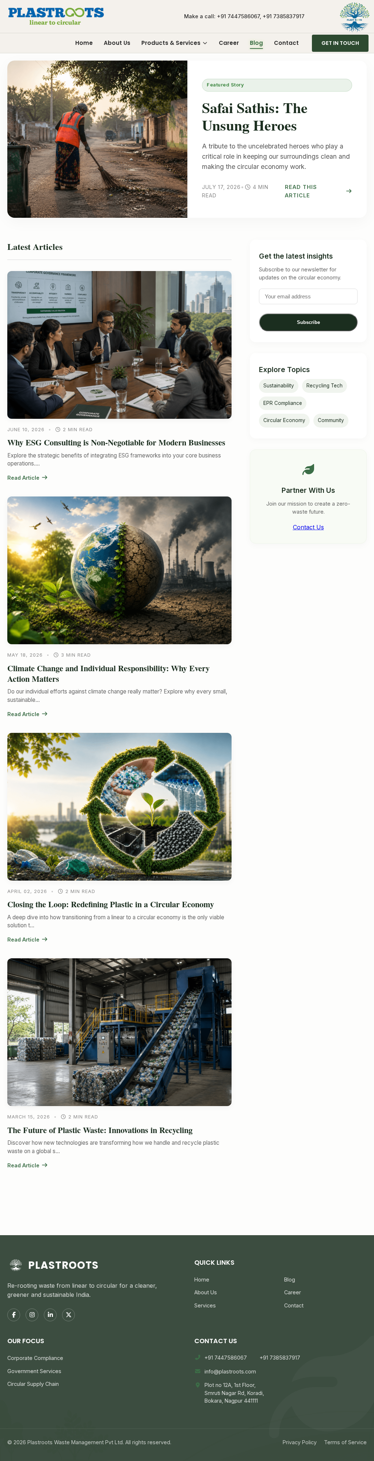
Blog (256, 43)
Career (229, 43)
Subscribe (308, 322)
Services (205, 1305)
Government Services (34, 1371)
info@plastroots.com (230, 1371)
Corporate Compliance (35, 1358)
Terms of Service (345, 1442)
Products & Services (171, 43)
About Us (117, 43)
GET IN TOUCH (340, 43)
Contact (286, 43)
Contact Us (308, 527)
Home (84, 43)
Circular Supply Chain (33, 1384)
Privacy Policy (300, 1442)
